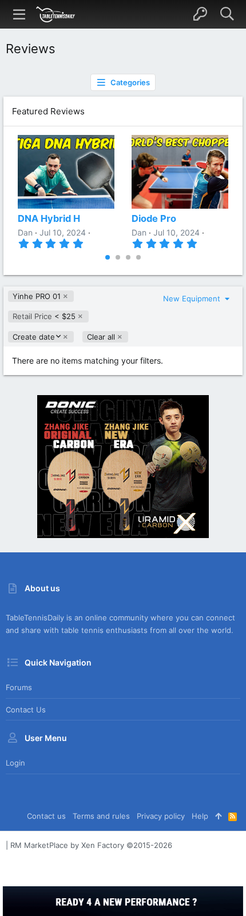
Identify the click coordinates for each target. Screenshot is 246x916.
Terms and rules (101, 816)
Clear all (101, 336)
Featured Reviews (48, 111)
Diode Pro (154, 218)
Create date (33, 337)
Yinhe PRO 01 (37, 296)
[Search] (226, 14)
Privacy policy (161, 816)
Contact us (26, 709)
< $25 (44, 316)
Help (200, 816)
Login (15, 762)
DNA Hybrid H (49, 218)
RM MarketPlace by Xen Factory (91, 845)
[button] (19, 14)
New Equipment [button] (193, 298)
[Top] (218, 816)
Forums (19, 687)
